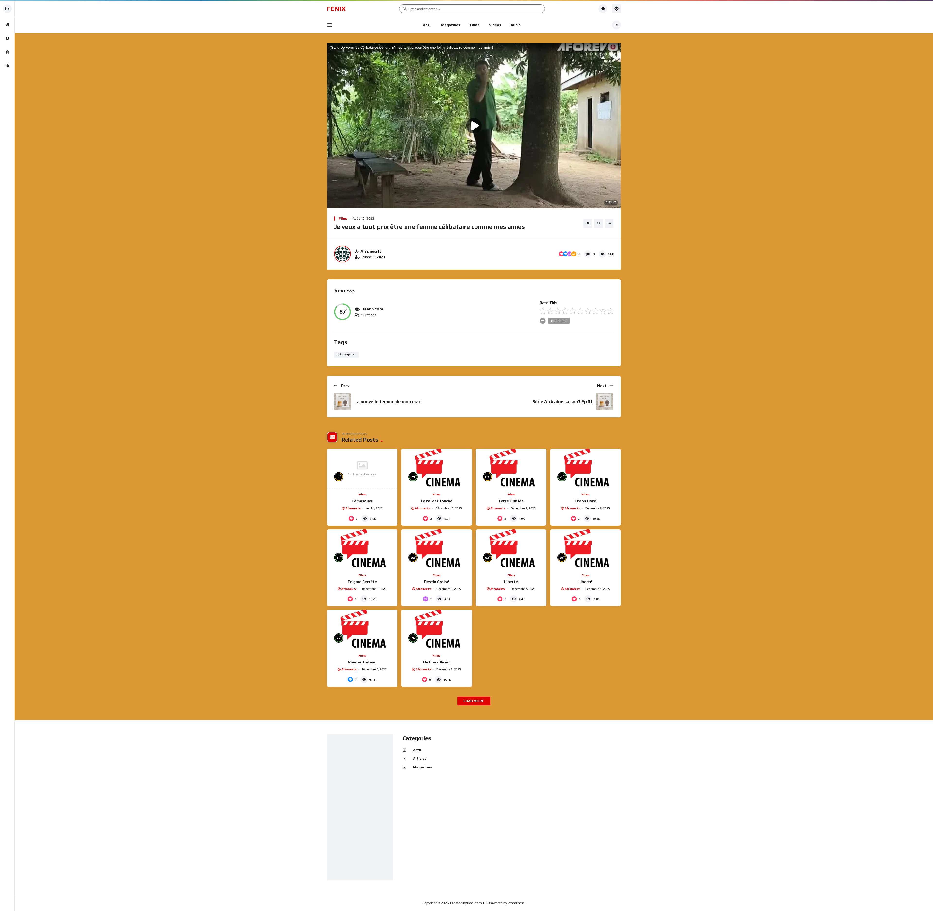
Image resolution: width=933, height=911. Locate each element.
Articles (419, 758)
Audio (516, 25)
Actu (427, 25)
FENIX (336, 8)
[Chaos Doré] (585, 469)
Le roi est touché (436, 501)
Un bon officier (436, 662)
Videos (495, 25)
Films (474, 25)
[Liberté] (511, 549)
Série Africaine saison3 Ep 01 (562, 401)
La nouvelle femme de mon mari (388, 401)
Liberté (511, 581)
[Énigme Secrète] (362, 549)
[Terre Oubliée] (511, 469)
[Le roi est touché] (436, 469)
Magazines (450, 25)
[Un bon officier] (436, 630)
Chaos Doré (585, 501)
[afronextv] (342, 254)
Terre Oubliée (511, 501)
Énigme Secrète (362, 581)
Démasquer (362, 501)
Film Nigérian (347, 354)
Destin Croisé (436, 581)
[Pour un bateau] (362, 630)
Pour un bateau (362, 662)
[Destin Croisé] (436, 549)
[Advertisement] (361, 808)
